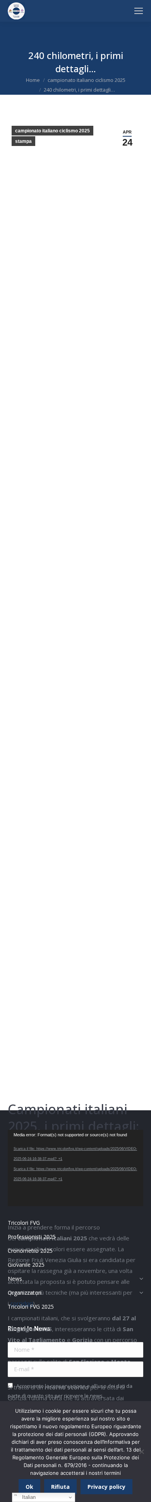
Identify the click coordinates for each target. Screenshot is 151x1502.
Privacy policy (106, 1486)
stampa (23, 141)
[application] (75, 1168)
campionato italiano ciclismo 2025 (52, 131)
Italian (28, 1497)
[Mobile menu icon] (138, 11)
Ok (29, 1486)
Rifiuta (60, 1486)
